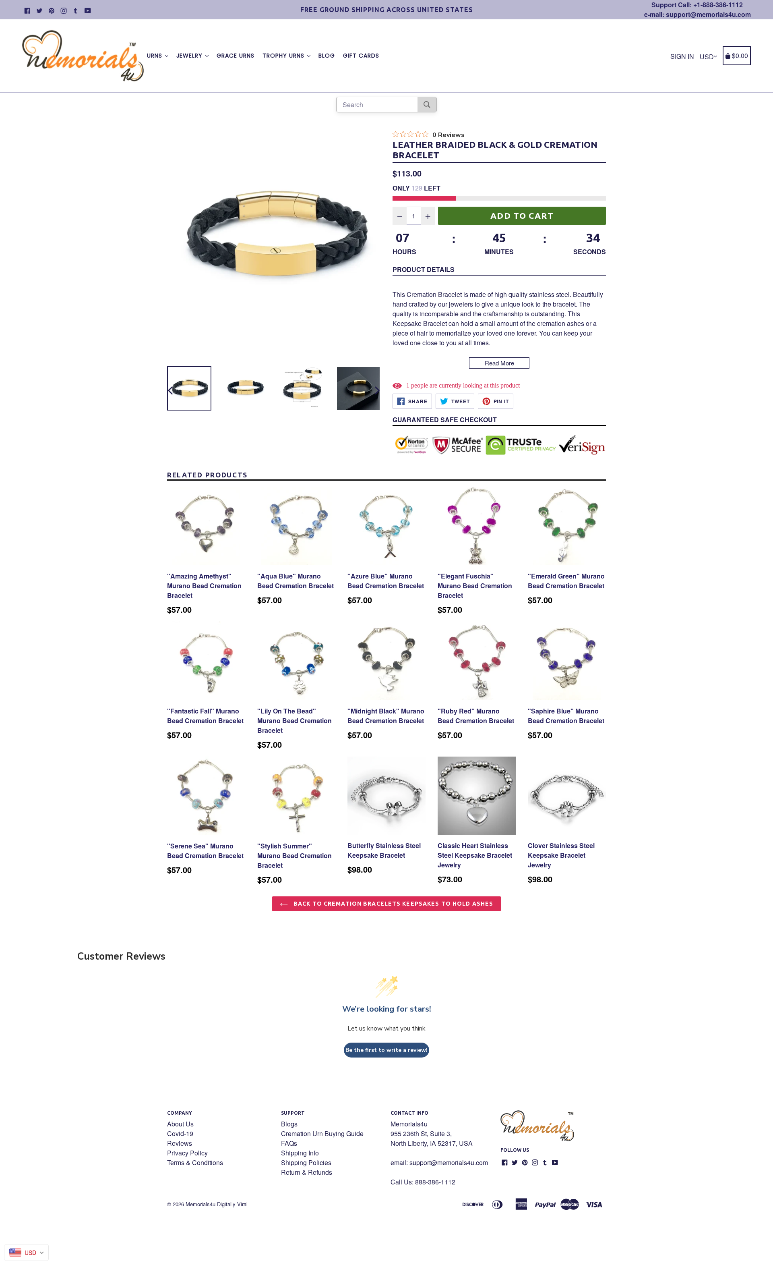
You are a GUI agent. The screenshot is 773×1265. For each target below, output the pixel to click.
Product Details (424, 269)
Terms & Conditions (195, 1162)
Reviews (179, 1143)
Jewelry (190, 56)
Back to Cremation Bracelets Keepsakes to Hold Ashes (392, 903)
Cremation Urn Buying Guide (322, 1133)
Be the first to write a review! (386, 1050)
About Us (180, 1123)
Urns (155, 56)
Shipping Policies (306, 1162)
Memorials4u (200, 1204)
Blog (326, 56)
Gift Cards (361, 56)
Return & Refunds (306, 1172)
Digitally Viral (232, 1204)
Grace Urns (235, 56)
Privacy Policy (187, 1152)
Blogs (289, 1123)
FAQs (289, 1143)
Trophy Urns (284, 56)
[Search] (427, 104)
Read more (499, 363)
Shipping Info (300, 1152)
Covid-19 (180, 1133)
